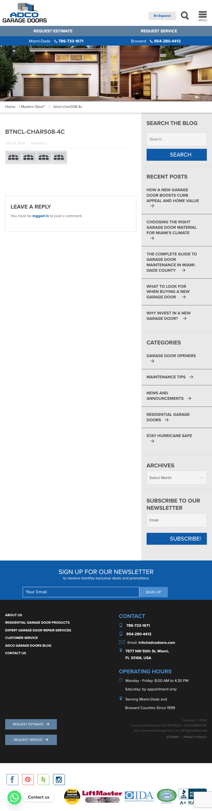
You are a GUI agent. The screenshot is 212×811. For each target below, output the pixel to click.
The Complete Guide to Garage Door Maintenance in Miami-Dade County (172, 262)
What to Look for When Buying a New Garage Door (168, 292)
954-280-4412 (155, 41)
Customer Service (21, 638)
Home (10, 107)
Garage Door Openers (171, 355)
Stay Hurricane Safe (169, 435)
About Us (13, 615)
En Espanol (162, 16)
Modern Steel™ (33, 107)
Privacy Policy (195, 737)
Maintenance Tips (166, 377)
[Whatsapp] (14, 798)
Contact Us (15, 653)
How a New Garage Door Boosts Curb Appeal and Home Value (173, 195)
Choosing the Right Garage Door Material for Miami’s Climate (172, 227)
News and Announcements (165, 395)
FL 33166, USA (138, 658)
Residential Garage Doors (168, 417)
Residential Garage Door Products (37, 623)
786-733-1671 (56, 41)
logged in (41, 215)
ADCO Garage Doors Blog (28, 646)
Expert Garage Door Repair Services (38, 630)
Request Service (159, 31)
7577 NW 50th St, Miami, (147, 651)
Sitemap (172, 737)
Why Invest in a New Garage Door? (169, 316)
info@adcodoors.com (157, 642)
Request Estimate (53, 31)
